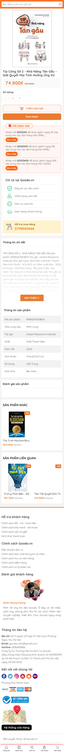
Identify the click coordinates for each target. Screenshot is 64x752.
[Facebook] (4, 676)
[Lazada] (35, 676)
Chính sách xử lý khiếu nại (16, 566)
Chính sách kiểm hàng (14, 562)
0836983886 (18, 647)
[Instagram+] (16, 676)
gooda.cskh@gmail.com (23, 643)
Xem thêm (30, 297)
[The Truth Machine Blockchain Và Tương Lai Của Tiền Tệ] (17, 425)
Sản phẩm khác (15, 405)
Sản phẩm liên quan (19, 458)
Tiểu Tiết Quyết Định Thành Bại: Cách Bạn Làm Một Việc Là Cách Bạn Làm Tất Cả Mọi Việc (47, 493)
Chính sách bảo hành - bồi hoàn (20, 527)
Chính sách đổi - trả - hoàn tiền (19, 523)
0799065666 (24, 228)
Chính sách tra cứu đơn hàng (18, 558)
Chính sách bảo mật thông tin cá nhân (23, 554)
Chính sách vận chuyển (14, 531)
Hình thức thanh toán (13, 536)
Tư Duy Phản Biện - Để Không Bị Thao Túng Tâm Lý (17, 493)
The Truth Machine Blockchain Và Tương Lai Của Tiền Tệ (17, 440)
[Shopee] (28, 676)
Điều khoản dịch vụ (12, 549)
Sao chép (11, 139)
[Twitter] (10, 676)
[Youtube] (22, 676)
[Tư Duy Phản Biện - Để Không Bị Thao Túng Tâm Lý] (17, 478)
